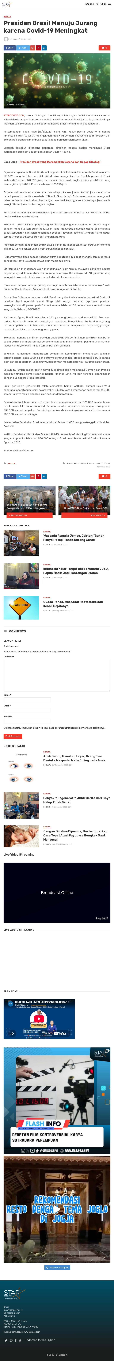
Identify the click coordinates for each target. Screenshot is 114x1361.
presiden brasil (104, 467)
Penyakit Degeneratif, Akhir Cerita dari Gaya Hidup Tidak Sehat (76, 800)
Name (7, 695)
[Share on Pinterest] (38, 47)
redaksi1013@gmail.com (28, 1332)
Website (8, 716)
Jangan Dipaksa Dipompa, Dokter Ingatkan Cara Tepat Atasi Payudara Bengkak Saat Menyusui (75, 835)
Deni (15, 39)
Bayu (48, 611)
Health (7, 16)
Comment (9, 656)
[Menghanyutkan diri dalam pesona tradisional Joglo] (57, 1209)
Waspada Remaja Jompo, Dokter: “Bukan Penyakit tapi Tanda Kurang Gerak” (73, 538)
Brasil (70, 463)
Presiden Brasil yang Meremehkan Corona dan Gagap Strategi (60, 161)
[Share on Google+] (32, 47)
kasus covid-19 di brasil (100, 463)
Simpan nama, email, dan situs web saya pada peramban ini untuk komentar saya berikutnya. (55, 728)
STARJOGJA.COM (14, 115)
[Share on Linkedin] (44, 47)
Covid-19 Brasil (81, 463)
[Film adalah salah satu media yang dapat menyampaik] (57, 1100)
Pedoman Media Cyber (40, 1340)
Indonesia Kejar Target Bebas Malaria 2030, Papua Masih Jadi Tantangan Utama (76, 571)
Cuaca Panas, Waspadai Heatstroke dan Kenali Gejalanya (73, 604)
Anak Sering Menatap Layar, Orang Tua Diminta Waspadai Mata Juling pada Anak (74, 758)
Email (7, 706)
